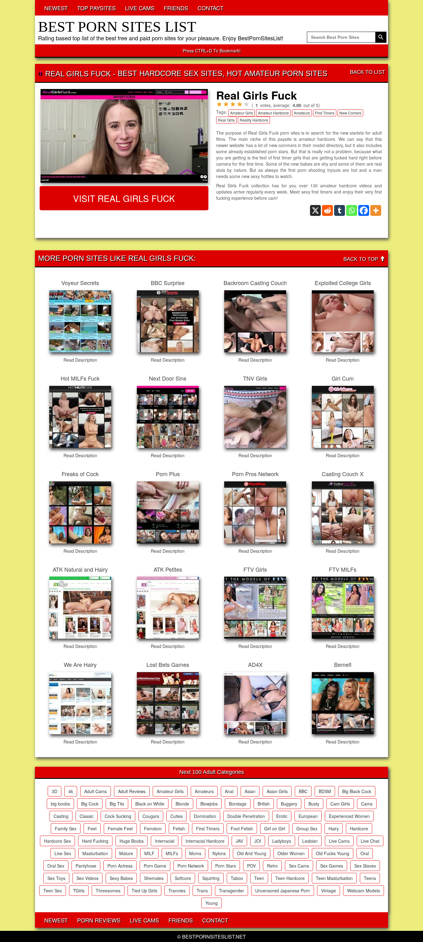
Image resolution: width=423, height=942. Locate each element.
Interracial (164, 841)
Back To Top (361, 259)
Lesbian (310, 841)
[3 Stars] (233, 104)
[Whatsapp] (351, 210)
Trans (202, 890)
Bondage (237, 804)
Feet (92, 828)
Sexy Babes (121, 878)
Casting (61, 816)
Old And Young (251, 853)
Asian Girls (277, 791)
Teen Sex (52, 890)
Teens (370, 878)
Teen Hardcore (290, 878)
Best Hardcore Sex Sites (170, 73)
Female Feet (120, 828)
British (264, 804)
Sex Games (331, 866)
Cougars (150, 816)
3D (54, 791)
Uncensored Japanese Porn (282, 890)
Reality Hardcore (254, 120)
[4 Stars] (240, 104)
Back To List (367, 72)
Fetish (179, 828)
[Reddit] (327, 210)
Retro (272, 866)
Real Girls (226, 120)
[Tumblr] (339, 210)
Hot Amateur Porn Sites (277, 73)
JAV (239, 841)
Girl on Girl (274, 828)
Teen (259, 878)
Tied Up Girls (144, 890)
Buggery (289, 804)
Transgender (231, 890)
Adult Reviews (132, 791)
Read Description (80, 360)
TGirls (79, 890)
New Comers (350, 112)
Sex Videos (87, 878)
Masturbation (95, 853)
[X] (315, 210)
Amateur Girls (241, 112)
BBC (303, 791)
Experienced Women (349, 816)
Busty (313, 804)
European (308, 816)
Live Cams (339, 841)
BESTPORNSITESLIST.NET (214, 936)
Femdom (153, 828)
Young (211, 903)
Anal (229, 791)
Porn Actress (120, 866)
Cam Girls (340, 804)
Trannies (176, 890)
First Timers (324, 112)
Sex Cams (299, 866)
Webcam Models (363, 890)
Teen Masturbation (334, 878)
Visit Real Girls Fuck (124, 198)
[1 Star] (219, 104)
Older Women (291, 853)
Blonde (182, 804)
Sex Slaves (365, 866)
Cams (367, 804)
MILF (149, 853)
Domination (205, 816)
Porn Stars (225, 866)
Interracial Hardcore (205, 841)
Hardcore (359, 828)
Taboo (237, 878)
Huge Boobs (132, 841)
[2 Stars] (226, 104)
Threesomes (108, 890)
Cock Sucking (118, 816)
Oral (364, 853)
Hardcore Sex (57, 841)
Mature (126, 853)
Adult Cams (95, 791)
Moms (195, 853)
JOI (257, 841)
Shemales (154, 878)
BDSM (325, 791)
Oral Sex (55, 866)
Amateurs (302, 112)
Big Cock (89, 804)
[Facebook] (363, 210)
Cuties (176, 816)
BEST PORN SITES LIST (117, 26)
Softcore (183, 878)
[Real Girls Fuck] (124, 136)
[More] (375, 210)
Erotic (281, 816)
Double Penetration (246, 816)
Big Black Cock (356, 791)
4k (70, 791)
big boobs (60, 804)
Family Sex (65, 828)
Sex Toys (56, 878)
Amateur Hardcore (273, 112)
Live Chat (370, 841)
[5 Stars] (246, 104)
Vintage (328, 890)
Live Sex (63, 853)
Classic (87, 816)
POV (251, 866)
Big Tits (117, 804)
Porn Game (155, 866)
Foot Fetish (242, 828)
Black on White (149, 804)
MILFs (172, 853)
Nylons (219, 853)
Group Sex (306, 828)
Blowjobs (209, 804)
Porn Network (190, 866)
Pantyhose (86, 866)
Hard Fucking (95, 841)
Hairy (334, 828)
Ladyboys (281, 841)
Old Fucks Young (332, 853)
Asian (250, 791)
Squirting (211, 878)
